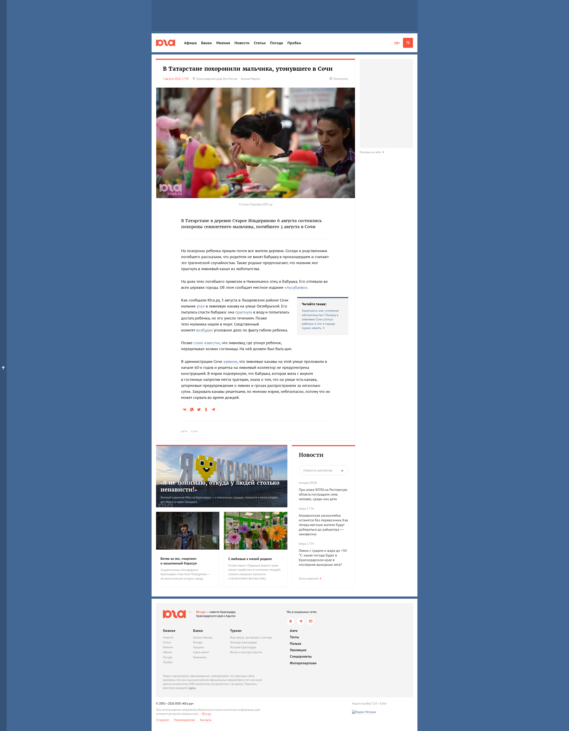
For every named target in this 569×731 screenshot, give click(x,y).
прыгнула (243, 312)
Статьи (260, 42)
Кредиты (198, 647)
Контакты (206, 720)
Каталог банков (202, 637)
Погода (276, 42)
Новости (241, 42)
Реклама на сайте (370, 152)
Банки (206, 42)
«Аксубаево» (295, 287)
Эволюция (298, 650)
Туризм (236, 630)
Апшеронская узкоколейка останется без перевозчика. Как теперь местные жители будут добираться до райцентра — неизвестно (323, 524)
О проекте (162, 720)
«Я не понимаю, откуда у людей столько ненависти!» (219, 486)
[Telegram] (301, 621)
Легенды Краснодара (243, 642)
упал (201, 306)
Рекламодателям (184, 720)
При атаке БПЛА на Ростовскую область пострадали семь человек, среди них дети (323, 494)
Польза (295, 643)
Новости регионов (317, 470)
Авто (294, 631)
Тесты (294, 637)
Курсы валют (201, 652)
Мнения (223, 42)
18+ (397, 43)
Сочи (194, 431)
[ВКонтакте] (291, 621)
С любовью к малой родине (250, 558)
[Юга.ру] (165, 43)
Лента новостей (308, 578)
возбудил (204, 330)
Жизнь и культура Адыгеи (246, 652)
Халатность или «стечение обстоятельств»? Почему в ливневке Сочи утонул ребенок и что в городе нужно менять (320, 319)
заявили (230, 361)
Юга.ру (200, 612)
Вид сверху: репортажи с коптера (251, 637)
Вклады (198, 642)
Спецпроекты (301, 656)
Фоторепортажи (303, 663)
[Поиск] (408, 43)
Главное (169, 630)
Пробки (294, 42)
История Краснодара (243, 647)
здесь (192, 688)
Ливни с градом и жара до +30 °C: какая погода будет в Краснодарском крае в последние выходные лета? (323, 557)
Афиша (190, 42)
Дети (184, 431)
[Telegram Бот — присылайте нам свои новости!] (311, 621)
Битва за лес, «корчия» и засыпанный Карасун (178, 560)
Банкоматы (200, 657)
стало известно (207, 342)
